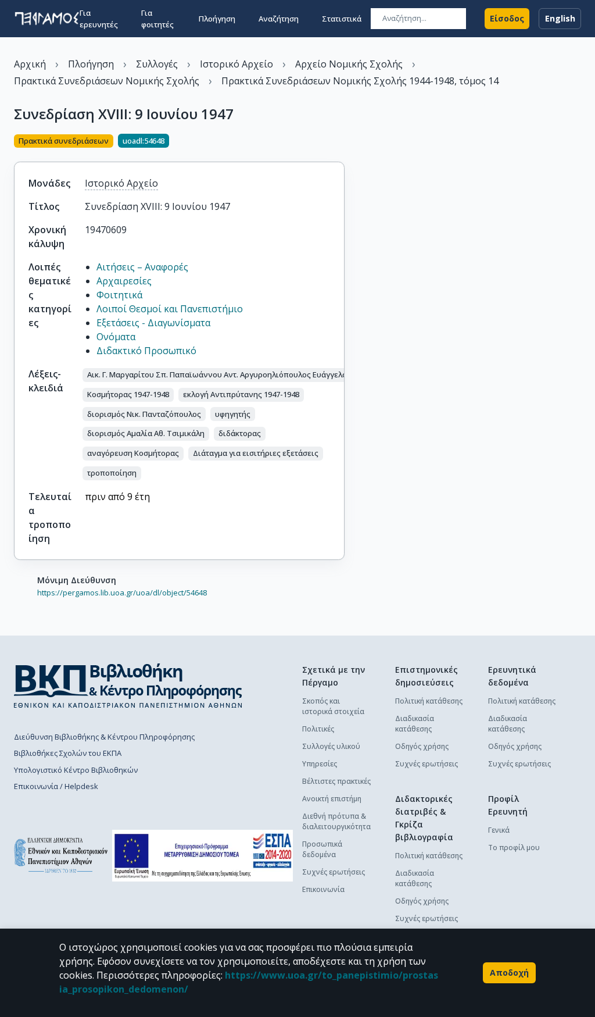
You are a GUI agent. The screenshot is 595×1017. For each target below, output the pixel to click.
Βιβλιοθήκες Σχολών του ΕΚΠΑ (67, 753)
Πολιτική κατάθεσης (429, 701)
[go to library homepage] (128, 685)
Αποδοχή (509, 972)
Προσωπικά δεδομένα (322, 849)
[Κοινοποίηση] (340, 142)
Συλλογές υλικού (331, 746)
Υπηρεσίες (319, 764)
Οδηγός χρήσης (422, 746)
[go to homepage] (47, 18)
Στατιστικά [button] (341, 18)
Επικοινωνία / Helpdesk (56, 786)
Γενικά (499, 830)
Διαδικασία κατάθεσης (414, 723)
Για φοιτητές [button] (157, 19)
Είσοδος (507, 18)
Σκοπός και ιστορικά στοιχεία (333, 706)
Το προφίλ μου (514, 847)
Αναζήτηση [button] (279, 18)
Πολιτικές (318, 729)
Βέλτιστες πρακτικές (336, 781)
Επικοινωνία (323, 889)
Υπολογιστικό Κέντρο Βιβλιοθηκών (76, 770)
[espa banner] (202, 856)
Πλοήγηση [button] (217, 18)
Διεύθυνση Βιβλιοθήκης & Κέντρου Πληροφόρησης (104, 736)
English (560, 18)
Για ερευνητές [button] (99, 19)
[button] (277, 375)
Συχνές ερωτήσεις (333, 872)
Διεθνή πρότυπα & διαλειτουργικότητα (336, 821)
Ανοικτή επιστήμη (331, 799)
